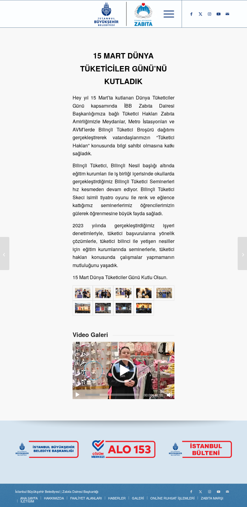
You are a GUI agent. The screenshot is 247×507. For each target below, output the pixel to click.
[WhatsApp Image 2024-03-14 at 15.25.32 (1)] (144, 293)
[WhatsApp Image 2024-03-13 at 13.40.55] (103, 308)
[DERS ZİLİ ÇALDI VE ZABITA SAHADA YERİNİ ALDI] (4, 253)
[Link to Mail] (227, 13)
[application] (123, 370)
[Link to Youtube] (218, 13)
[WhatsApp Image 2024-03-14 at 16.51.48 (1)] (103, 293)
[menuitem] (152, 13)
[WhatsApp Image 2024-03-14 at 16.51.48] (123, 293)
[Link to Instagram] (209, 13)
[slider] (112, 395)
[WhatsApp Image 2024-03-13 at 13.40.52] (123, 308)
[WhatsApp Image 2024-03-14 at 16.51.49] (83, 293)
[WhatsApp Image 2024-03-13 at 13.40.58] (83, 308)
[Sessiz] (170, 395)
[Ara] (152, 13)
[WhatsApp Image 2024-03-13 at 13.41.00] (144, 308)
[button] (123, 370)
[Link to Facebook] (191, 13)
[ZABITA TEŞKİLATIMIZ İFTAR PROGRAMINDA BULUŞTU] (242, 253)
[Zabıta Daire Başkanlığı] (123, 13)
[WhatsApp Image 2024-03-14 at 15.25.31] (164, 293)
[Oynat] (77, 395)
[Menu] (166, 13)
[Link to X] (200, 13)
